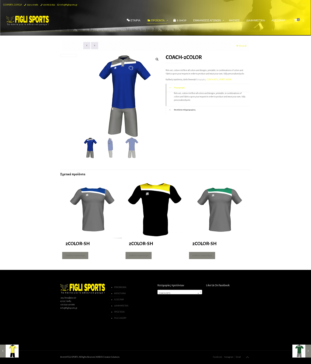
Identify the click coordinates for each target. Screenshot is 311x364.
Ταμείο (299, 5)
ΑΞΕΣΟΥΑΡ (119, 300)
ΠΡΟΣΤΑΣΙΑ (119, 312)
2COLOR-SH (77, 243)
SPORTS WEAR (225, 79)
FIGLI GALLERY (120, 318)
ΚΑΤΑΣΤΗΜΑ (120, 293)
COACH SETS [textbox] (179, 293)
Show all (242, 46)
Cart (306, 5)
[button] (157, 59)
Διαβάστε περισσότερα (75, 255)
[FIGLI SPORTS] (27, 20)
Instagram (228, 357)
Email (238, 357)
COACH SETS (212, 79)
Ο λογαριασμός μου (285, 5)
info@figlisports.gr (68, 5)
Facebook (217, 357)
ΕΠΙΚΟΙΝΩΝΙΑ (120, 287)
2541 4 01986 (32, 5)
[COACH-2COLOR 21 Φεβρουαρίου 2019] (9, 351)
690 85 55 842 (49, 5)
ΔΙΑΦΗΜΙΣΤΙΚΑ (121, 306)
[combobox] (179, 292)
